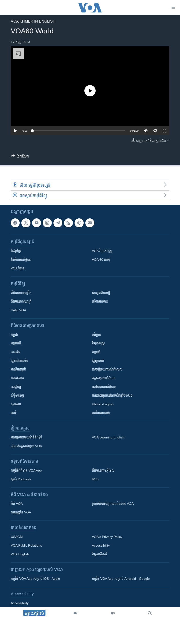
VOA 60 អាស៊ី (101, 260)
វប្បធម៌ (96, 352)
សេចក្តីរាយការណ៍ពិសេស (107, 369)
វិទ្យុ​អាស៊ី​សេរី (99, 554)
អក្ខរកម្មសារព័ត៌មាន (104, 378)
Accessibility (101, 546)
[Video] (75, 613)
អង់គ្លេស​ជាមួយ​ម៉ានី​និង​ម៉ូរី (26, 437)
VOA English (20, 554)
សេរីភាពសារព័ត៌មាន (104, 387)
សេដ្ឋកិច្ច (16, 387)
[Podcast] (79, 222)
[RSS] (68, 222)
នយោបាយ (17, 378)
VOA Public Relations (26, 546)
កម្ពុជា (14, 335)
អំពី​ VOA (17, 504)
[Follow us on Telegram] (57, 222)
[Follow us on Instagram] (47, 222)
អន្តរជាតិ (16, 343)
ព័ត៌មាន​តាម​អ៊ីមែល (103, 471)
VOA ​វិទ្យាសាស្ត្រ (102, 251)
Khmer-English (103, 404)
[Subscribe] (89, 222)
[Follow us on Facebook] (15, 222)
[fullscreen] (164, 130)
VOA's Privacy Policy (107, 537)
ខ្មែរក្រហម (98, 361)
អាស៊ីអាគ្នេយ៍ (18, 369)
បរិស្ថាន (96, 335)
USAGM (17, 537)
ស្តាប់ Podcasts (21, 479)
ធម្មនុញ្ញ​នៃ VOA (21, 512)
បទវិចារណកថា (101, 413)
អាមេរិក (15, 352)
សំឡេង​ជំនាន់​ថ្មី (101, 293)
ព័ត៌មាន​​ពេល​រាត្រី (21, 302)
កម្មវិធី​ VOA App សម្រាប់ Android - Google (121, 579)
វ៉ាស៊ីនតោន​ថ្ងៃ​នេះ (21, 260)
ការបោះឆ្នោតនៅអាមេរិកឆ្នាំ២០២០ (112, 396)
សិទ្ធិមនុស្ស (17, 396)
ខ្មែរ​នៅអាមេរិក (19, 361)
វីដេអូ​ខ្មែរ (16, 251)
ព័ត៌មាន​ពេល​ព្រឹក (21, 293)
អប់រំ (13, 413)
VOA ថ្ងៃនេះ (18, 268)
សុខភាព (16, 404)
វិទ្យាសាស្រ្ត (98, 343)
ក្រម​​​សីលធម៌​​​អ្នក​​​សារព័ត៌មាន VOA (113, 504)
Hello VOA (18, 310)
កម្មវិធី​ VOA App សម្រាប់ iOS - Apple (35, 579)
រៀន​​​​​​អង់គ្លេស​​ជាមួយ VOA (26, 446)
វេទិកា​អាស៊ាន (100, 302)
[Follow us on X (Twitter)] (25, 222)
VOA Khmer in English (33, 21)
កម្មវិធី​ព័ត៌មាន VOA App (26, 471)
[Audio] (113, 613)
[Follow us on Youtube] (36, 222)
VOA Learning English (108, 437)
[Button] (20, 157)
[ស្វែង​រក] (150, 613)
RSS (95, 479)
